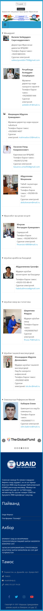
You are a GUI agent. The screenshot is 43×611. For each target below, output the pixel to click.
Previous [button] (3, 440)
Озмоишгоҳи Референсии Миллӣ (19, 399)
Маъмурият (9, 33)
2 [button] (17, 448)
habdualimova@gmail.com (28, 288)
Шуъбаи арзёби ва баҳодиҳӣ (17, 258)
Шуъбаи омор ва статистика (17, 302)
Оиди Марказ (7, 514)
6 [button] (26, 448)
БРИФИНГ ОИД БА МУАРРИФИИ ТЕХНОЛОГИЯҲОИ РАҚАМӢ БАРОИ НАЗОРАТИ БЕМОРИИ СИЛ (21, 541)
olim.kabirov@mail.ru (30, 426)
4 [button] (21, 448)
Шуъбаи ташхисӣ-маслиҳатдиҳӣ (19, 353)
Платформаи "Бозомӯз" (11, 518)
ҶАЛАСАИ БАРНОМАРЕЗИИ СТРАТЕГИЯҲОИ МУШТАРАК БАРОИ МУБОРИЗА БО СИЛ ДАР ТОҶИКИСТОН (20, 550)
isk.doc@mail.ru (33, 386)
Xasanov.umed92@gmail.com (26, 166)
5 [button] (23, 448)
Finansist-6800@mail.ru (27, 244)
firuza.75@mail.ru (32, 340)
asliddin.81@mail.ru (31, 105)
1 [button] (15, 448)
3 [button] (19, 448)
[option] (21, 440)
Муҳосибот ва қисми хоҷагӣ (17, 215)
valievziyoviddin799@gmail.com (25, 60)
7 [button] (28, 448)
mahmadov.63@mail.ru (29, 137)
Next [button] (39, 440)
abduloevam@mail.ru (30, 202)
